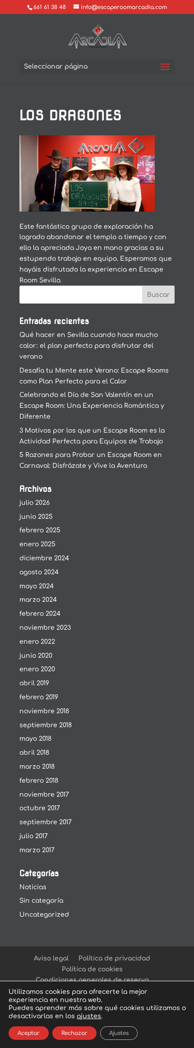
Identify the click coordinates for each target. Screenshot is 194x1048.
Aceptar (29, 1033)
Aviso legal (51, 958)
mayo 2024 (36, 586)
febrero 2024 (39, 613)
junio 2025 (36, 516)
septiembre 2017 (45, 822)
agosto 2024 (39, 572)
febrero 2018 (38, 780)
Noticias (32, 887)
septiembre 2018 (45, 725)
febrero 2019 (38, 697)
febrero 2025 (39, 530)
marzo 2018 (37, 766)
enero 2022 (37, 641)
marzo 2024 (38, 599)
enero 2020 (37, 669)
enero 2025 (37, 544)
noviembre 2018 (44, 711)
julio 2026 (34, 502)
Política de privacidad (114, 958)
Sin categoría (41, 900)
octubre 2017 (39, 808)
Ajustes (119, 1033)
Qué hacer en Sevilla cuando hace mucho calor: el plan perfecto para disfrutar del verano (88, 346)
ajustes (89, 1016)
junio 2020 (35, 655)
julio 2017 (33, 836)
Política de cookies (92, 969)
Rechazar (74, 1033)
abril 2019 (34, 683)
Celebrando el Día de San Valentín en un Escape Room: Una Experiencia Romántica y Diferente (91, 406)
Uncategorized (44, 914)
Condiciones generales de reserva (92, 980)
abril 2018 (34, 752)
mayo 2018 (35, 738)
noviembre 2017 (44, 794)
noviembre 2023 (45, 627)
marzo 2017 (37, 850)
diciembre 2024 (44, 558)
